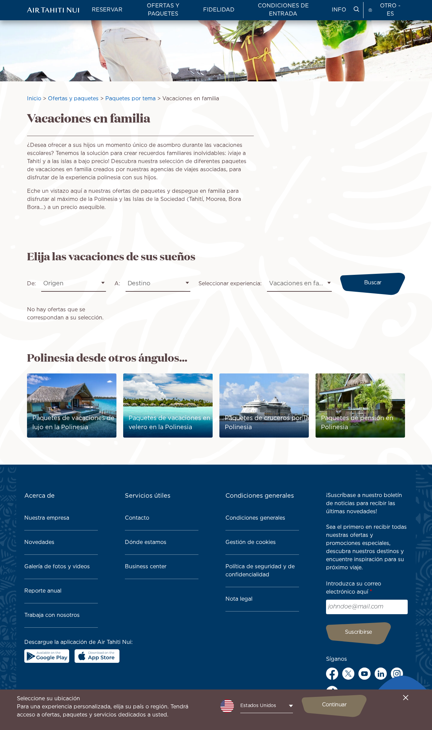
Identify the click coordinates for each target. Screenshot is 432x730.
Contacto (137, 518)
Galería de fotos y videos (57, 566)
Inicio (34, 98)
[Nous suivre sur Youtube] (364, 674)
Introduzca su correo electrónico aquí (353, 588)
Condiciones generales (255, 518)
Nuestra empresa (46, 518)
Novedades (39, 542)
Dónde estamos (145, 542)
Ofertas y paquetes (73, 98)
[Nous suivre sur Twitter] (348, 674)
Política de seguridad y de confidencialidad (260, 570)
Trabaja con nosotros (52, 615)
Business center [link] (145, 566)
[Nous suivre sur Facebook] (332, 674)
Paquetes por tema (130, 98)
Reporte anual (42, 591)
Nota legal (238, 599)
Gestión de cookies (250, 542)
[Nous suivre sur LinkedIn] (381, 674)
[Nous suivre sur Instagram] (397, 674)
